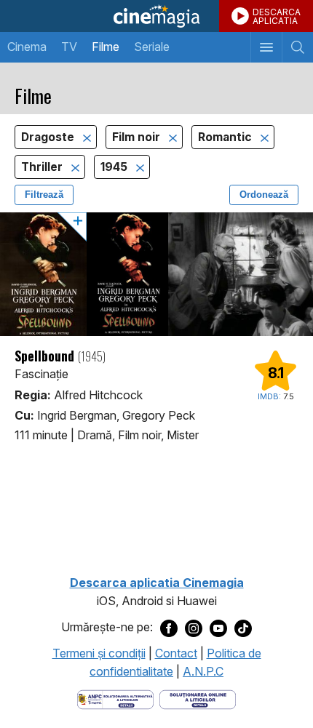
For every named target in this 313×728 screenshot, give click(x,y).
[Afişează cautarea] (297, 47)
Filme (105, 46)
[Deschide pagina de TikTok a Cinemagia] (243, 627)
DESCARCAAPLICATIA (277, 16)
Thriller (43, 167)
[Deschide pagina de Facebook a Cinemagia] (169, 627)
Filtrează (44, 194)
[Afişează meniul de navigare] (266, 47)
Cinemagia (156, 16)
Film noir (137, 137)
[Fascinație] (156, 274)
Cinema (27, 46)
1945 (115, 167)
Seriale (152, 46)
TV (69, 46)
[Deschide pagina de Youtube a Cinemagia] (218, 627)
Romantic (226, 137)
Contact (176, 653)
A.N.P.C (203, 671)
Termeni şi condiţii (99, 653)
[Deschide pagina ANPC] (115, 698)
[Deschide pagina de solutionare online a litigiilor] (197, 698)
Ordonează (263, 194)
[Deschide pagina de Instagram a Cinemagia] (193, 627)
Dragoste (49, 137)
